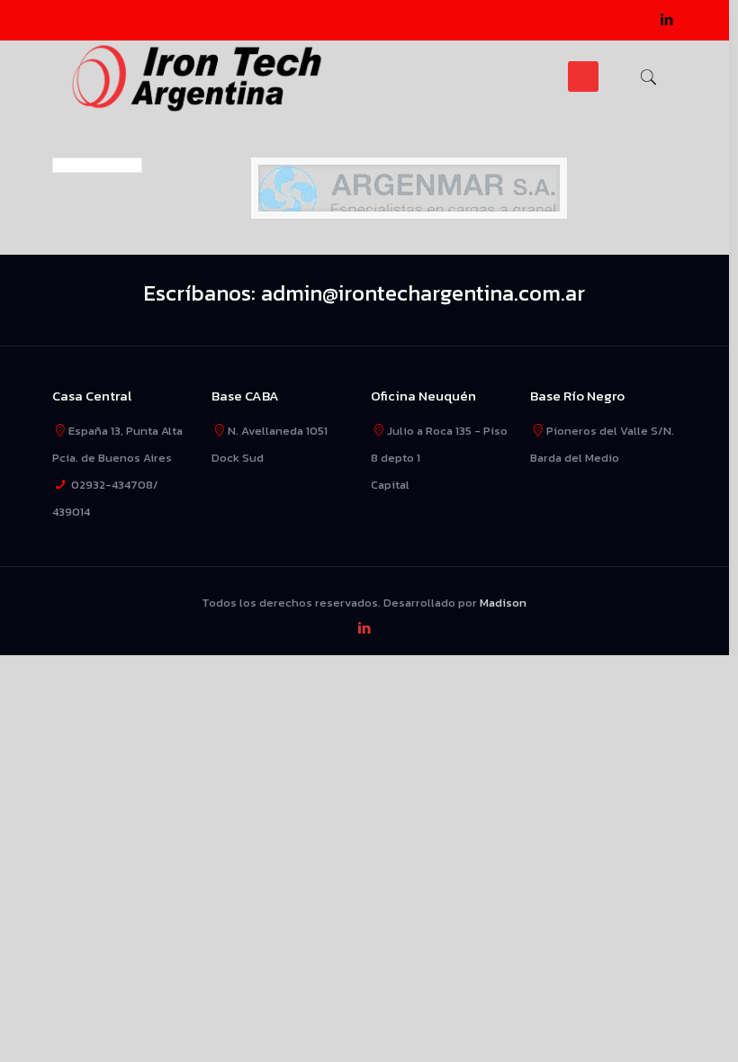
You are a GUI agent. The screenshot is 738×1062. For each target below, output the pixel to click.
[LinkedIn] (667, 19)
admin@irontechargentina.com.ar (423, 293)
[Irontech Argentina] (197, 76)
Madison (503, 602)
